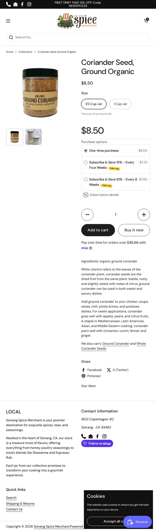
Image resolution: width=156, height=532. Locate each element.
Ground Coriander (115, 343)
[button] (146, 21)
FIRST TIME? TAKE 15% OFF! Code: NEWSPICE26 (78, 4)
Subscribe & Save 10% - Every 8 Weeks (113, 182)
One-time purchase (104, 150)
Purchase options (94, 142)
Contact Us (14, 509)
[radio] (86, 150)
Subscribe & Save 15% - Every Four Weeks (111, 165)
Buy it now (134, 230)
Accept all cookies (118, 521)
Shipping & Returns (20, 503)
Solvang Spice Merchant (51, 526)
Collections (25, 52)
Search (11, 498)
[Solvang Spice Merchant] (77, 21)
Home (9, 52)
